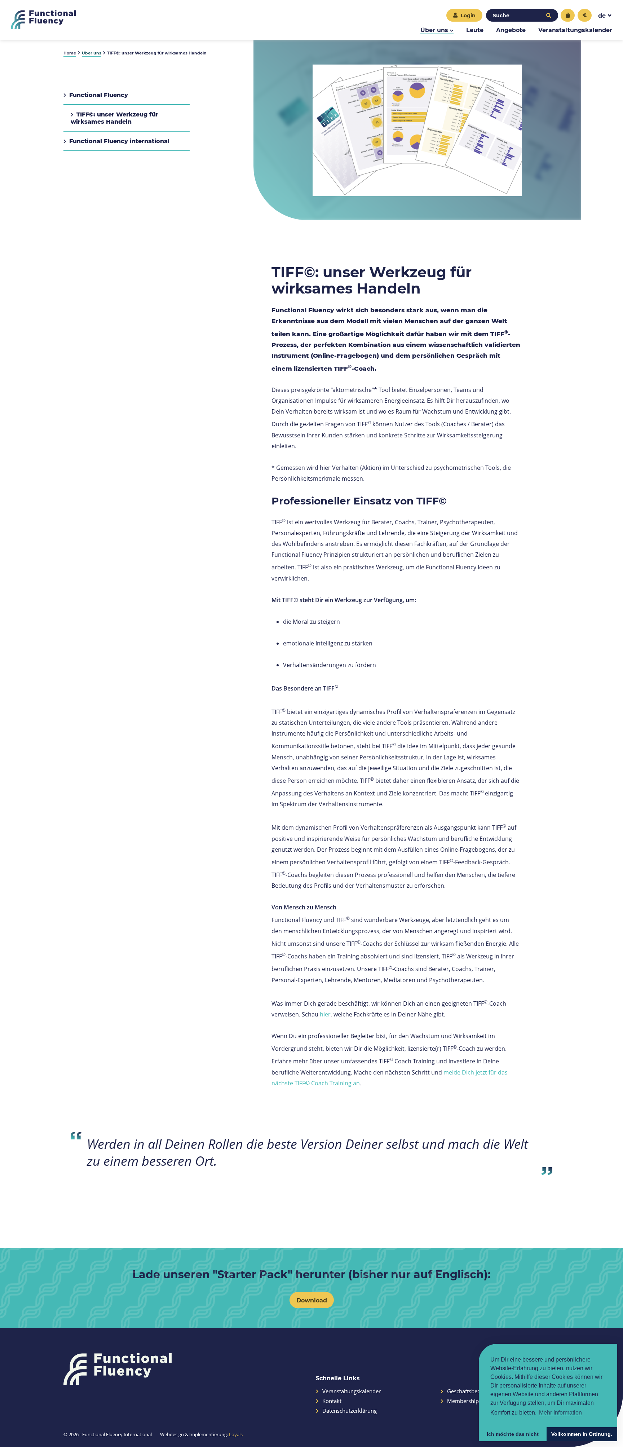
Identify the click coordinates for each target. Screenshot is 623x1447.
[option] (417, 130)
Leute (474, 30)
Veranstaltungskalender (575, 30)
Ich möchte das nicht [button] (513, 1434)
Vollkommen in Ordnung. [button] (581, 1434)
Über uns (434, 30)
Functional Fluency (98, 94)
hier (325, 1014)
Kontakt (331, 1401)
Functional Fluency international (119, 141)
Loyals (236, 1434)
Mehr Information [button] (560, 1412)
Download (311, 1300)
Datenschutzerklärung (349, 1410)
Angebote (511, 30)
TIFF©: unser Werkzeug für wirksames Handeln (114, 117)
